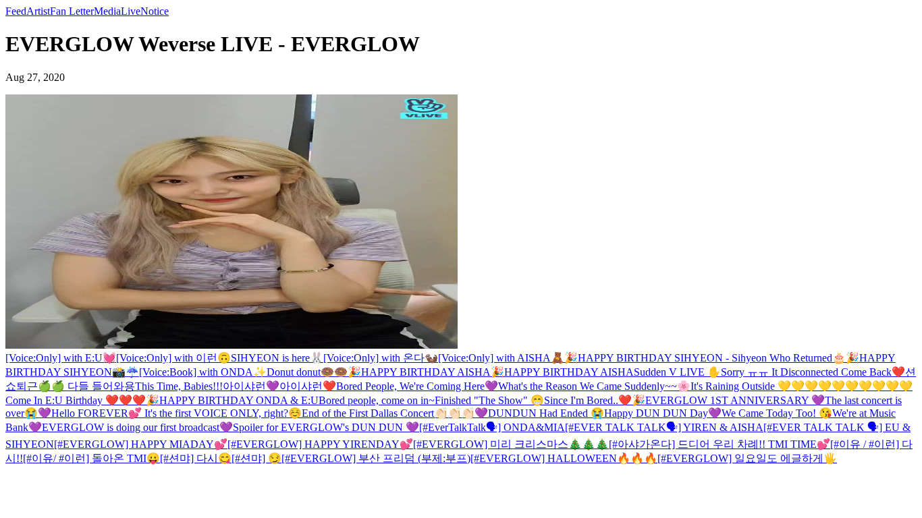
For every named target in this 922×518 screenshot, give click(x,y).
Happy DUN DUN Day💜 (663, 413)
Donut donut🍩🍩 (307, 372)
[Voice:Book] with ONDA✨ (203, 372)
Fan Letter (72, 11)
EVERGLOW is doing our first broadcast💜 (137, 427)
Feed (15, 11)
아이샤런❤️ (307, 386)
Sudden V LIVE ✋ (677, 372)
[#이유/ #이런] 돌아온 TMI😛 (91, 458)
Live (130, 11)
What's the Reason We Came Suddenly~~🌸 (594, 386)
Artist (38, 11)
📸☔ (125, 372)
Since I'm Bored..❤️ (588, 400)
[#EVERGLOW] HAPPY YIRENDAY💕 (320, 444)
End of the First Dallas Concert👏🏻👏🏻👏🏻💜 (395, 413)
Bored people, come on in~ (377, 400)
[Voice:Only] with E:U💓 (60, 358)
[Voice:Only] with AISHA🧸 (501, 358)
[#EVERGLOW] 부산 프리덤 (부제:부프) (375, 458)
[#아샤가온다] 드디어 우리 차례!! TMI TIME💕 (719, 444)
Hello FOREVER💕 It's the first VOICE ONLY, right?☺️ (176, 413)
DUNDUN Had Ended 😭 (546, 413)
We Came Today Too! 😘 (777, 413)
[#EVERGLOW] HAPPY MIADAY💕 (140, 444)
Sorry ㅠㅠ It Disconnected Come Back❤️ (813, 372)
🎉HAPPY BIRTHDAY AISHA (419, 372)
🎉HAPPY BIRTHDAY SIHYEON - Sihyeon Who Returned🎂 (705, 358)
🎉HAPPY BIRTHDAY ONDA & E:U (232, 400)
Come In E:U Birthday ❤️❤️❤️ (75, 400)
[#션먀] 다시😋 (196, 458)
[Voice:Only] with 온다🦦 (380, 358)
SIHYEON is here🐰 (277, 358)
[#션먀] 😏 (256, 458)
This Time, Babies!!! (179, 386)
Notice (154, 11)
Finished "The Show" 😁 (489, 400)
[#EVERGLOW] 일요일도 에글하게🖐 (747, 458)
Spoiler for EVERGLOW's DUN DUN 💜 (326, 427)
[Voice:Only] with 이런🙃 (173, 358)
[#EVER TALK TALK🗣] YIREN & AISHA (664, 427)
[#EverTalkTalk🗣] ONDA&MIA (492, 427)
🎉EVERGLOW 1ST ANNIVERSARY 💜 (728, 400)
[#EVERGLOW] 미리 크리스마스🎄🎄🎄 (511, 444)
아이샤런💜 (251, 386)
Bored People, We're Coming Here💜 (417, 386)
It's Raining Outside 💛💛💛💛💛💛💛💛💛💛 (801, 386)
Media (107, 11)
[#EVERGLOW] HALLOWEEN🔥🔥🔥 (563, 458)
